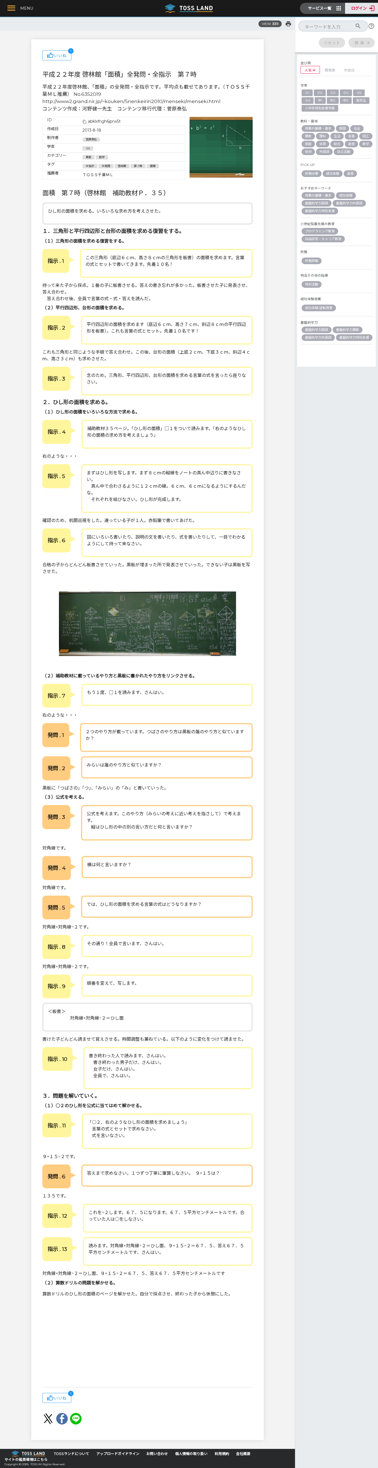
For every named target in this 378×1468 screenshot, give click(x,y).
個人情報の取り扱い (191, 1454)
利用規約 (222, 1454)
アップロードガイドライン (117, 1454)
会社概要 (243, 1454)
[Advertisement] (147, 1343)
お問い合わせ (157, 1454)
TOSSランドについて (71, 1454)
